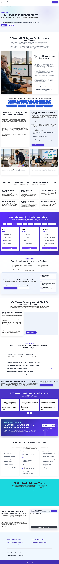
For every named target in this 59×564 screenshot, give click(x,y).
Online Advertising (40, 105)
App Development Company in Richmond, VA (14, 539)
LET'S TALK (4, 25)
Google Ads (31, 100)
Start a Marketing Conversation (37, 144)
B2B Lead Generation (33, 103)
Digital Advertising (31, 105)
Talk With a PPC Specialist (31, 332)
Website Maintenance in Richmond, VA (13, 544)
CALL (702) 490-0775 (48, 428)
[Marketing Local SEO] (5, 2)
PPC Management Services (22, 100)
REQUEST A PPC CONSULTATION (49, 425)
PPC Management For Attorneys (45, 103)
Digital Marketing (12, 100)
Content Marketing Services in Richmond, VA (38, 539)
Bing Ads (48, 100)
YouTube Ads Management (11, 105)
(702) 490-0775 (11, 25)
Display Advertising (48, 105)
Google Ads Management (40, 100)
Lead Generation (24, 103)
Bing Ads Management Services (14, 103)
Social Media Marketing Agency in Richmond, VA (15, 542)
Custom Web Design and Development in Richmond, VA (39, 542)
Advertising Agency (22, 105)
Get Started (10, 248)
